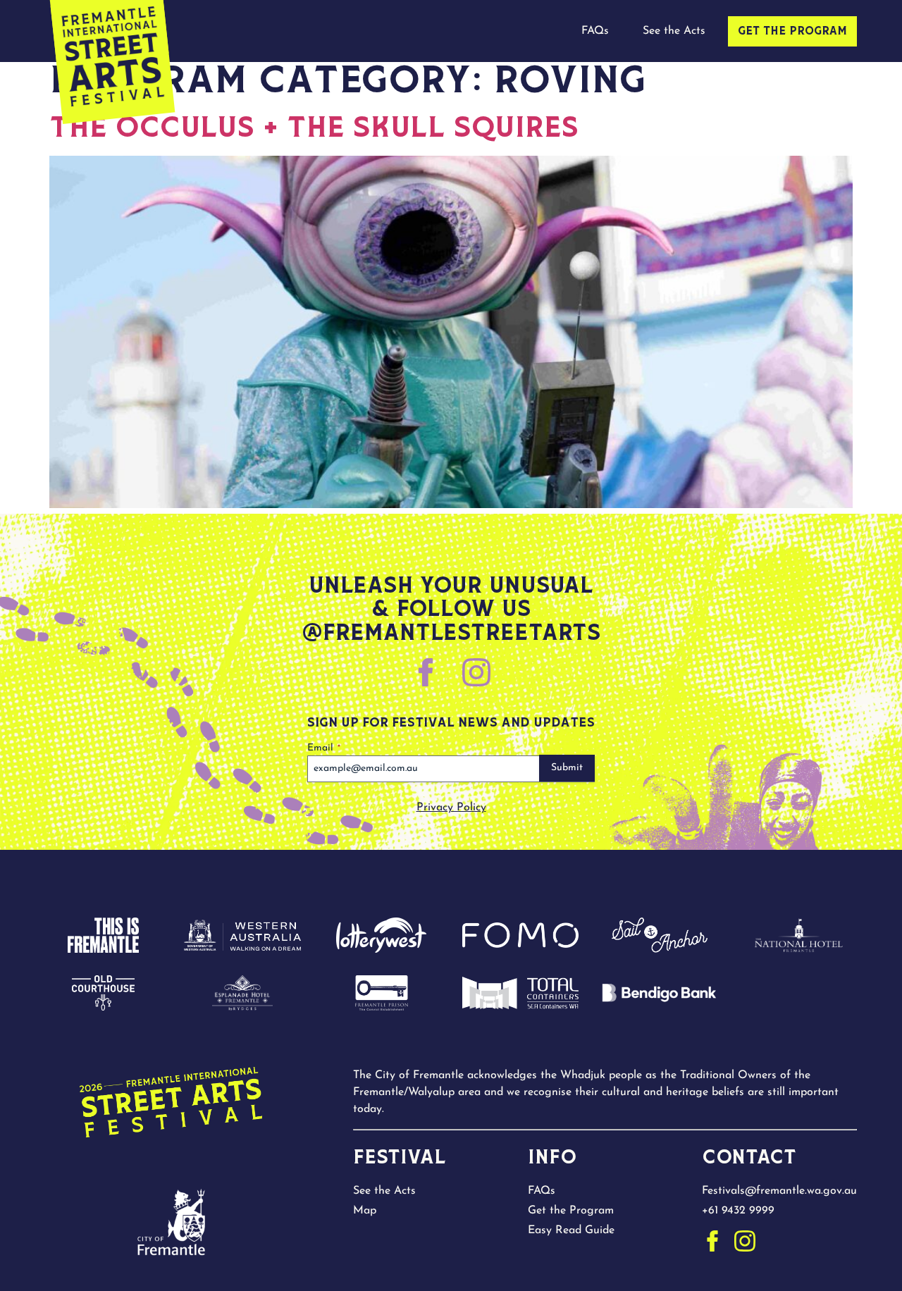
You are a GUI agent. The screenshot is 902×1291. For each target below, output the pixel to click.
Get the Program (792, 32)
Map (364, 1210)
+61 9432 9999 (738, 1210)
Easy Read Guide (571, 1230)
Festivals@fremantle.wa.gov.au (779, 1191)
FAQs (595, 31)
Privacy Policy (451, 807)
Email (323, 748)
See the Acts (674, 31)
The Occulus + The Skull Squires (314, 129)
